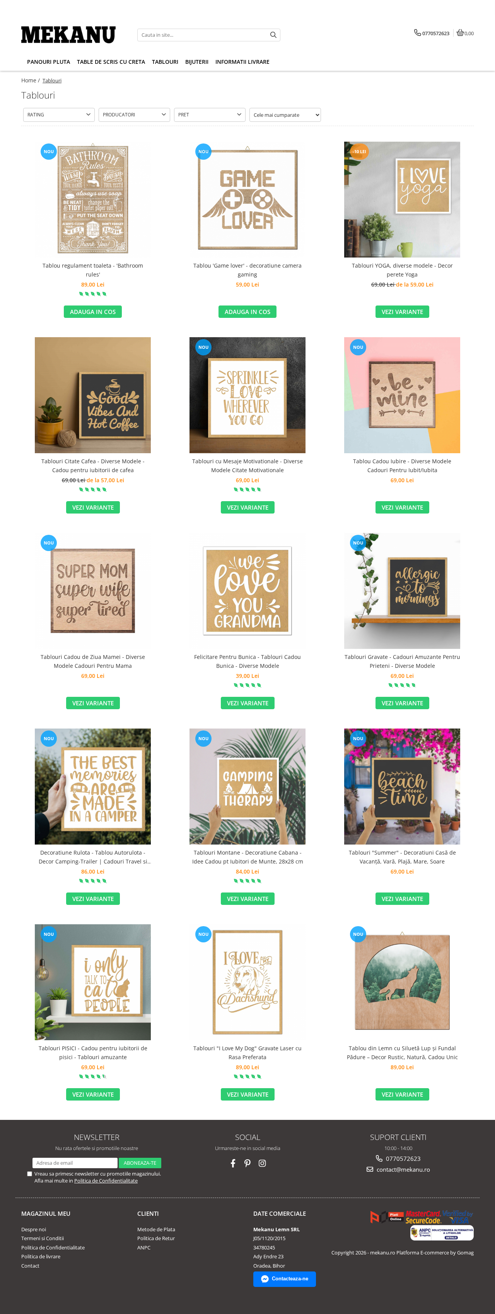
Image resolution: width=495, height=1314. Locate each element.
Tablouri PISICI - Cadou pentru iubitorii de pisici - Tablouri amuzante (93, 1052)
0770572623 (402, 1158)
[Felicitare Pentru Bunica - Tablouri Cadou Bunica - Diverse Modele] (247, 591)
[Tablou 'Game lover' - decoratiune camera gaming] (247, 200)
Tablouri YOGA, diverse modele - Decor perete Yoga (402, 270)
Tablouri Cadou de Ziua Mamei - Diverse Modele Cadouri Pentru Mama (93, 661)
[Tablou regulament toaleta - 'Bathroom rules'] (93, 200)
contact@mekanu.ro (402, 1169)
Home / (31, 80)
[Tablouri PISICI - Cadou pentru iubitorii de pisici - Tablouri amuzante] (93, 982)
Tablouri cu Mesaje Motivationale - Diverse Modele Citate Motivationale (247, 465)
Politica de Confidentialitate (106, 1180)
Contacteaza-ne (290, 1279)
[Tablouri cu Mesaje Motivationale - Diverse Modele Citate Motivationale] (247, 395)
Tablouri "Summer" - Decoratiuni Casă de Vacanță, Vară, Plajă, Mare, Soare (402, 857)
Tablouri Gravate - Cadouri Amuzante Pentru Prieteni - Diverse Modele (402, 661)
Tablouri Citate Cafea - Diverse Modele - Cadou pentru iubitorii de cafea (93, 465)
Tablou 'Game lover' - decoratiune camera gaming (247, 270)
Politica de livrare (40, 1256)
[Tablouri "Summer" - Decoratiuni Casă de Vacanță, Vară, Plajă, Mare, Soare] (402, 787)
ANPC (143, 1247)
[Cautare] (273, 35)
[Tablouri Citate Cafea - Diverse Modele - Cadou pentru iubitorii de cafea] (93, 395)
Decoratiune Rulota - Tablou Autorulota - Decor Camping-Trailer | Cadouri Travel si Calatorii (93, 857)
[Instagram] (262, 1163)
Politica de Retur (156, 1238)
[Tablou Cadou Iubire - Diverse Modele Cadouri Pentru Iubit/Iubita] (402, 395)
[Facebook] (233, 1163)
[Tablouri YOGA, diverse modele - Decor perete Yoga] (402, 200)
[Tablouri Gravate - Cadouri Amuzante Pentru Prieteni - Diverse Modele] (402, 591)
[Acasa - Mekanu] (69, 34)
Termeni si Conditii (42, 1238)
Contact (30, 1265)
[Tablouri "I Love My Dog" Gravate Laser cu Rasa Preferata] (247, 982)
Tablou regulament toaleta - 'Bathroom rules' (93, 270)
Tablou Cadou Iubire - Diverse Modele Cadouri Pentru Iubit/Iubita (402, 465)
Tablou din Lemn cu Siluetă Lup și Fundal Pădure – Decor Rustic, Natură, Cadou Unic (402, 1052)
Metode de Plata (156, 1229)
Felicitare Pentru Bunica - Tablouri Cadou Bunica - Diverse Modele (247, 661)
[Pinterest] (247, 1163)
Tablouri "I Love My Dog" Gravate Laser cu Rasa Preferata (247, 1052)
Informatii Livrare (242, 61)
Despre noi (33, 1229)
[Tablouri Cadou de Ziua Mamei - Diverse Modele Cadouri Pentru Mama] (93, 591)
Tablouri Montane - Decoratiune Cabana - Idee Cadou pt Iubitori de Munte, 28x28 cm (247, 857)
